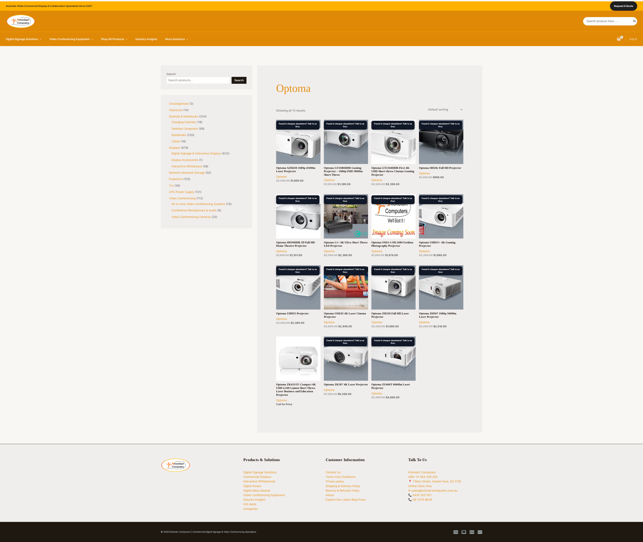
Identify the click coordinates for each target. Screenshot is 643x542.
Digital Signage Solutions (22, 39)
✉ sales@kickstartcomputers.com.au (433, 490)
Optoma (281, 176)
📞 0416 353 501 (419, 495)
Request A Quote (623, 6)
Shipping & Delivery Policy (343, 486)
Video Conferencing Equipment (69, 39)
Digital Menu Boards (256, 490)
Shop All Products (112, 39)
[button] (39, 39)
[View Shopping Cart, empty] (618, 39)
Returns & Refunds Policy (343, 490)
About (330, 495)
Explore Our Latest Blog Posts (346, 499)
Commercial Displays (257, 477)
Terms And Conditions (341, 477)
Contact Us (333, 472)
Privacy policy (335, 481)
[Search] (634, 21)
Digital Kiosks (252, 486)
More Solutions (175, 39)
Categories (250, 509)
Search (171, 74)
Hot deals (249, 504)
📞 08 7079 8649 (420, 499)
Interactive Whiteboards (259, 481)
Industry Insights (146, 39)
